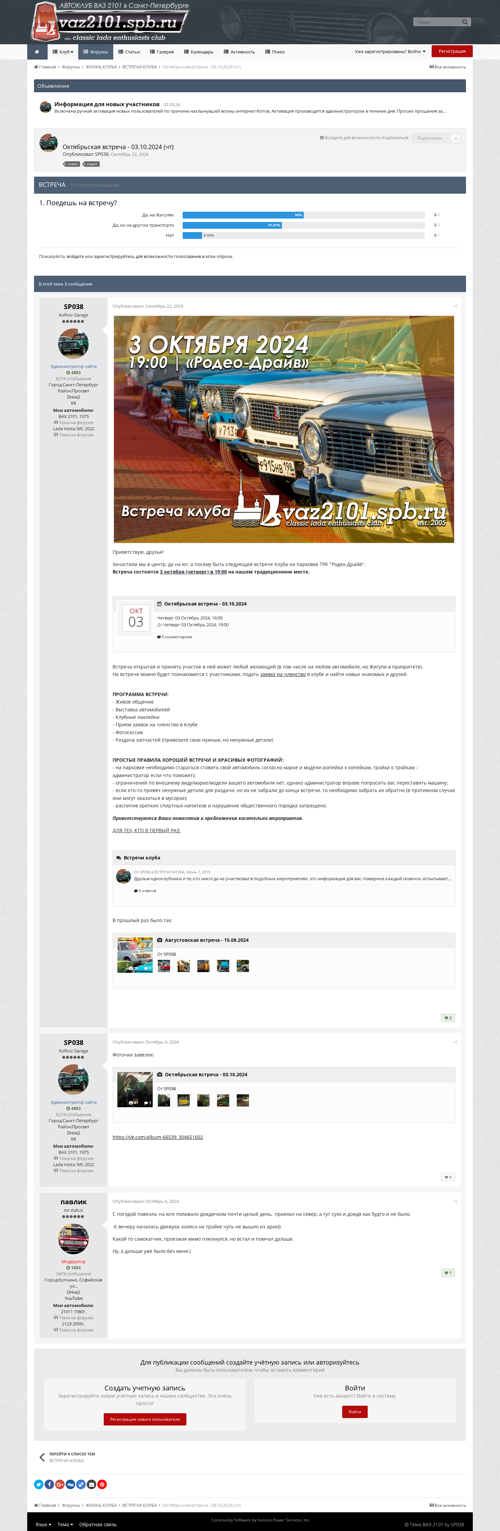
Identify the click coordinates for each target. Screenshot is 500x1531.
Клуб (65, 52)
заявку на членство (283, 674)
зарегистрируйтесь (114, 256)
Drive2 (73, 397)
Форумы (98, 52)
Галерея (165, 52)
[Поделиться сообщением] (455, 306)
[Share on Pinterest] (102, 1484)
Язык (42, 1524)
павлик (74, 1201)
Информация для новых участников (107, 104)
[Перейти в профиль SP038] (45, 107)
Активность (242, 52)
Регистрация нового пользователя (145, 1419)
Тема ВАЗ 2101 (427, 1524)
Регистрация (452, 51)
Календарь (202, 52)
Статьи (132, 52)
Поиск (278, 52)
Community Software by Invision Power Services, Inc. (260, 1520)
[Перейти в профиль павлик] (73, 1239)
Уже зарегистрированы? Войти (389, 51)
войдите (75, 256)
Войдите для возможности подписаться (367, 137)
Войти (355, 1412)
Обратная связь (98, 1524)
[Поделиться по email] (91, 1484)
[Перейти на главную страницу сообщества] (37, 52)
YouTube (74, 1298)
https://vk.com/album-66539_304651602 (158, 1137)
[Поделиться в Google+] (60, 1484)
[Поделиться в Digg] (70, 1484)
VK (73, 403)
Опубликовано (148, 306)
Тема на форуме (76, 422)
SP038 (102, 154)
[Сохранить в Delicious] (81, 1484)
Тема (63, 1524)
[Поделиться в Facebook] (49, 1484)
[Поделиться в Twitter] (39, 1484)
